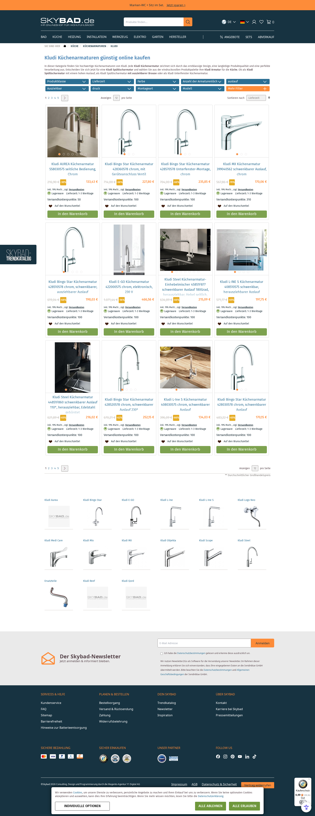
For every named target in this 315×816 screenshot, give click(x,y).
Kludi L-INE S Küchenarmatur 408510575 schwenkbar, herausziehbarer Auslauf (241, 287)
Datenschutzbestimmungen (191, 653)
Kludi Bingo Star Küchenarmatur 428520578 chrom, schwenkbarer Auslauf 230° (129, 404)
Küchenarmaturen (95, 46)
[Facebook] (218, 756)
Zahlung (104, 715)
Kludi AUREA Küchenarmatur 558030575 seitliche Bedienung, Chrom (72, 169)
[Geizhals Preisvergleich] (173, 758)
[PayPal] (62, 756)
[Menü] (309, 780)
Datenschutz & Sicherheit (219, 784)
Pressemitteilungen (229, 715)
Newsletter (165, 709)
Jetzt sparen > (176, 5)
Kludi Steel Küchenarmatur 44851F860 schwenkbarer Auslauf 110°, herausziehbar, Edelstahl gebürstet (72, 405)
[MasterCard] (44, 756)
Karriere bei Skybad (229, 709)
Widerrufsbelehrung (113, 721)
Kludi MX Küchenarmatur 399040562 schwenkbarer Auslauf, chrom (242, 169)
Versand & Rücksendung (116, 709)
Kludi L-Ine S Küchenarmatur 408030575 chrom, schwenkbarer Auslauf (185, 404)
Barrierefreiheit (51, 721)
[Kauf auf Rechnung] (80, 756)
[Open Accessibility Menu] (306, 807)
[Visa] (53, 756)
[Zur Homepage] (64, 46)
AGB (194, 784)
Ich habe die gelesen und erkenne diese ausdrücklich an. (207, 653)
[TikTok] (254, 756)
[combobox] (154, 21)
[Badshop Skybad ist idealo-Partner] (162, 758)
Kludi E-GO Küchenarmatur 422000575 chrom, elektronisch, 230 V (129, 287)
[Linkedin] (247, 756)
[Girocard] (71, 756)
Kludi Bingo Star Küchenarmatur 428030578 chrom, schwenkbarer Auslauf (241, 404)
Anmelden (263, 643)
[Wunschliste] (261, 22)
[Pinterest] (232, 756)
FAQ (43, 709)
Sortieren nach (235, 98)
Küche (75, 46)
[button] (229, 22)
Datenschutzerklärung (210, 796)
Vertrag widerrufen (257, 785)
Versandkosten (76, 189)
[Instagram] (225, 756)
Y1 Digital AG (133, 784)
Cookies (77, 793)
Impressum (179, 784)
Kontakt (221, 703)
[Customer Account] (254, 22)
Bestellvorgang (109, 703)
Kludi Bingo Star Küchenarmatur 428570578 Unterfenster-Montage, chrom (185, 169)
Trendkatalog (167, 703)
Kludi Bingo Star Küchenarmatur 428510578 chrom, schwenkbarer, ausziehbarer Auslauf (72, 287)
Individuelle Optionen (82, 806)
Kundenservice (51, 703)
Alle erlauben (244, 806)
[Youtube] (240, 756)
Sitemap (46, 715)
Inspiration (165, 715)
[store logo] (67, 22)
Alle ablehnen (210, 806)
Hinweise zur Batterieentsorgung (64, 728)
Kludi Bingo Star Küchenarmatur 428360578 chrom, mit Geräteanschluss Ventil (129, 169)
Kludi (114, 46)
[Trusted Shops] (103, 758)
